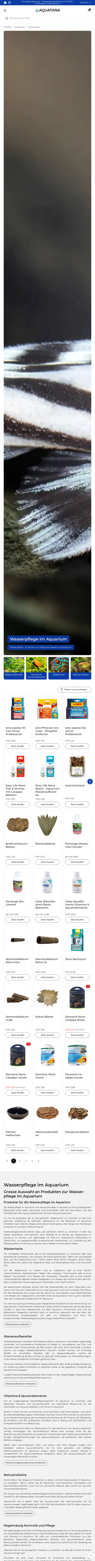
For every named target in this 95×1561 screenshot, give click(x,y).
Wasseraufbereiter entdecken (21, 1384)
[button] (88, 10)
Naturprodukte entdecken (19, 1513)
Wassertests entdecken (18, 1324)
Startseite (8, 27)
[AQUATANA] (47, 10)
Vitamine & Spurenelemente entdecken (26, 1463)
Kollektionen (20, 27)
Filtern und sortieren (75, 689)
